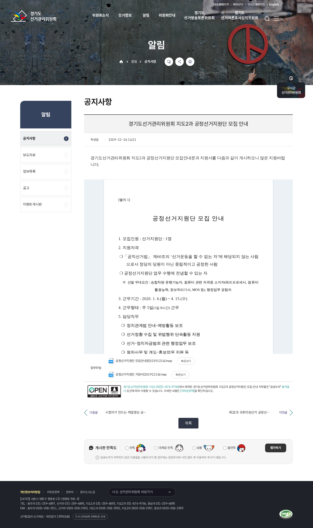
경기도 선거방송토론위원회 (199, 15)
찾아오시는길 (87, 492)
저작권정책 (53, 492)
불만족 (232, 448)
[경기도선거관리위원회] (47, 16)
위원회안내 (167, 15)
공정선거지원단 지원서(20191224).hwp (141, 374)
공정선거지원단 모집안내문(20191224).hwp (144, 361)
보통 (199, 448)
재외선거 (238, 4)
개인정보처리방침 (30, 492)
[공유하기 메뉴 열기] (179, 61)
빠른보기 (186, 361)
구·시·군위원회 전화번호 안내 (90, 516)
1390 (60, 516)
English (274, 4)
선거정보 (125, 15)
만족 (132, 448)
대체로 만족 (166, 448)
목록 (188, 423)
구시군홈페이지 (256, 4)
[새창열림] (104, 391)
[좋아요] (169, 61)
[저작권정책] (187, 391)
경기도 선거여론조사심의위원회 (239, 15)
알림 (146, 15)
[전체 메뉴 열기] (276, 19)
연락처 (69, 492)
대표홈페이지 (221, 4)
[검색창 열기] (267, 19)
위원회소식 (100, 15)
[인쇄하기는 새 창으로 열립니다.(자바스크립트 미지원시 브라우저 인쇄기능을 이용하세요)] (190, 61)
